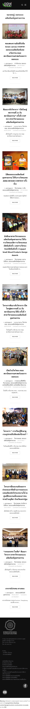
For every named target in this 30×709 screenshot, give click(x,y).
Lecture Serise (18, 126)
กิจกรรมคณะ (18, 188)
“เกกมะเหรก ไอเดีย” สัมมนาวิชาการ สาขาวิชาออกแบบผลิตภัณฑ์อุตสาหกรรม (14, 554)
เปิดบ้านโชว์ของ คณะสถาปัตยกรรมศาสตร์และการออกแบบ (15, 373)
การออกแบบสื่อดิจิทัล (20, 381)
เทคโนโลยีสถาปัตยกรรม (20, 385)
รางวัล (23, 188)
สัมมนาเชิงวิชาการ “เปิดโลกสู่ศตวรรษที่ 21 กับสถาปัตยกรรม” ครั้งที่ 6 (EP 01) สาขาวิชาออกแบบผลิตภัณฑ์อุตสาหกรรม (15, 115)
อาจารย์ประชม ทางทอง (14, 588)
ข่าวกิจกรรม (18, 63)
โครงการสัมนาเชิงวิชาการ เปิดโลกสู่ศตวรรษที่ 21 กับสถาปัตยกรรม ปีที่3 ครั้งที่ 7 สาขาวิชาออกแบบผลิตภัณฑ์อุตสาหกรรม (15, 311)
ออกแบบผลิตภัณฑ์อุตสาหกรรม (15, 64)
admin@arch (9, 63)
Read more (16, 77)
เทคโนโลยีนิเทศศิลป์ (7, 385)
